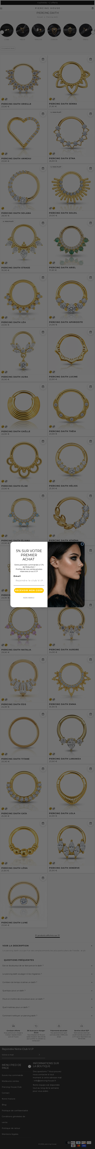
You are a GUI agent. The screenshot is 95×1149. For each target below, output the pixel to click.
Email (17, 576)
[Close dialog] (82, 544)
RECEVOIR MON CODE (29, 590)
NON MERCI (29, 598)
